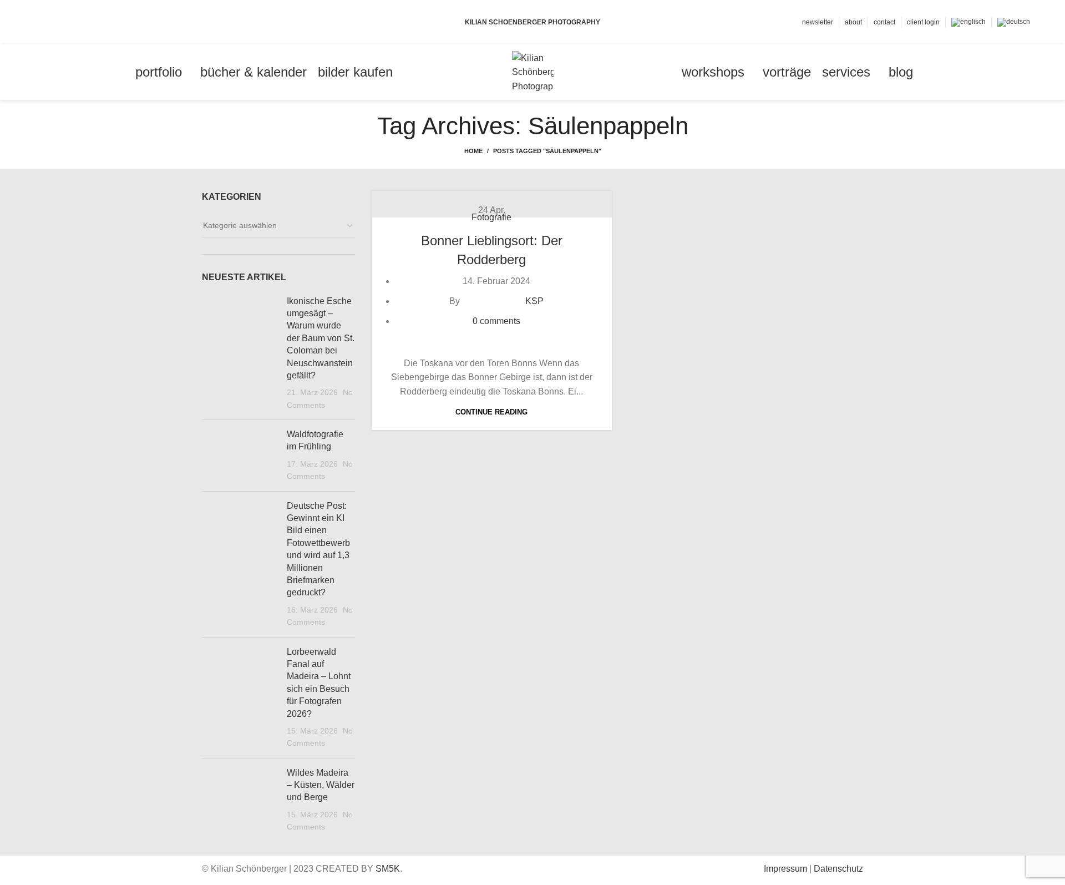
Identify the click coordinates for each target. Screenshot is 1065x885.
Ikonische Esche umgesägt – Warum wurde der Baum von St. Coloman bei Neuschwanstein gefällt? (320, 338)
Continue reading (491, 412)
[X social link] (54, 22)
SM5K (388, 868)
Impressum (785, 868)
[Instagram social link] (66, 22)
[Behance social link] (79, 22)
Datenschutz (838, 868)
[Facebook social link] (41, 22)
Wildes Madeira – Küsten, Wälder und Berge (320, 785)
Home (473, 151)
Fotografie (491, 217)
